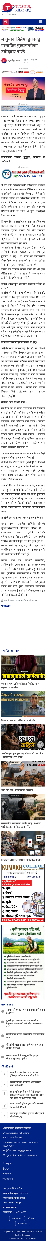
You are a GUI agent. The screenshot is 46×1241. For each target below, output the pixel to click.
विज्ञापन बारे (23, 1223)
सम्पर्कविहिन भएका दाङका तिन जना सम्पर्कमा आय (25, 1035)
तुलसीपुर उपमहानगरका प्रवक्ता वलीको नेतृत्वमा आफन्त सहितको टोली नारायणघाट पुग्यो (24, 1024)
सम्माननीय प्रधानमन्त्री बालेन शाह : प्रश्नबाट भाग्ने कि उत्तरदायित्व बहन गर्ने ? (21, 825)
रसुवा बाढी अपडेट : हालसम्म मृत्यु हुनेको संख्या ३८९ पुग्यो (25, 1011)
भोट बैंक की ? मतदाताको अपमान (17, 790)
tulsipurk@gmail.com (22, 1151)
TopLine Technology (28, 1238)
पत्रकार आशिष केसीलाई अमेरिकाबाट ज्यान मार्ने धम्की (25, 1083)
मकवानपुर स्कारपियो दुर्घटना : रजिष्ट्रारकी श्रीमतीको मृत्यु (27, 1115)
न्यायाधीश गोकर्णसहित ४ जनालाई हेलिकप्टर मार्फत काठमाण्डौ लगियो (24, 1074)
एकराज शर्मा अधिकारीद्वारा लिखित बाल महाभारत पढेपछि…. (20, 686)
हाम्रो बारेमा (16, 1218)
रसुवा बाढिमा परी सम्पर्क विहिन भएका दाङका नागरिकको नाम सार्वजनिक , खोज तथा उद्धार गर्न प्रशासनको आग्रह (27, 1095)
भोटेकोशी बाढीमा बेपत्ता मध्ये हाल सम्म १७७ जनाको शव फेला (24, 1046)
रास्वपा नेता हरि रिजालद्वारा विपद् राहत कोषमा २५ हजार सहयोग (22, 1057)
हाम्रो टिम (30, 1218)
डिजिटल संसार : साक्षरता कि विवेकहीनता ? (21, 860)
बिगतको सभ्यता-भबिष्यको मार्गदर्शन (18, 720)
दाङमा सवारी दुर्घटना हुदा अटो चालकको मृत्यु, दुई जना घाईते (27, 1105)
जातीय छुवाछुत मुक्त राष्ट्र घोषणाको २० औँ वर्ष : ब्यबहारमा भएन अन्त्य (22, 755)
